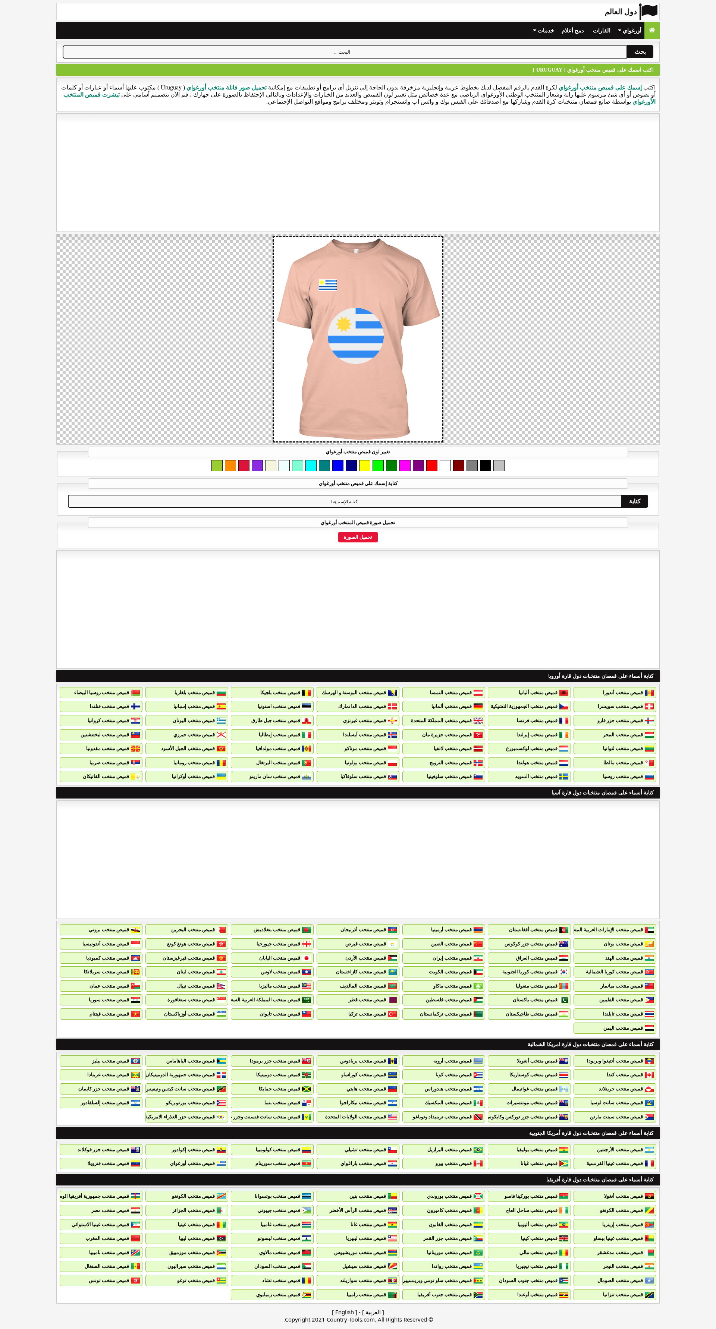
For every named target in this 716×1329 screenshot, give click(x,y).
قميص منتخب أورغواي (192, 1163)
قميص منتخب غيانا (539, 1163)
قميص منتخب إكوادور (193, 1149)
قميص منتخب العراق (537, 958)
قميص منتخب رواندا (452, 1266)
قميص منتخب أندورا (623, 692)
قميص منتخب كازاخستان (361, 971)
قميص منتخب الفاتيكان (106, 776)
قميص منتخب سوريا (109, 999)
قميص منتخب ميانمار (622, 986)
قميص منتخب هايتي (366, 1089)
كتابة (635, 501)
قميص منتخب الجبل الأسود (188, 748)
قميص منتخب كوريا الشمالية (614, 971)
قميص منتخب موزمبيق (192, 1252)
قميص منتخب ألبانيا (538, 692)
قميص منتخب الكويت (450, 971)
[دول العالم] (652, 30)
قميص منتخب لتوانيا (623, 748)
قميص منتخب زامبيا (366, 1294)
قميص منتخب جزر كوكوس (531, 944)
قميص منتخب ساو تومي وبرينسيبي (437, 1280)
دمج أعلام (573, 31)
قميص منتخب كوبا (454, 1074)
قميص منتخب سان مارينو (274, 776)
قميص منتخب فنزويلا (108, 1163)
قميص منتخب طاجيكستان (532, 1014)
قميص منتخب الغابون (450, 1224)
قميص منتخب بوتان (623, 944)
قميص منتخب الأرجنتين (620, 1149)
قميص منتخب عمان (109, 986)
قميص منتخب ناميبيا (109, 1252)
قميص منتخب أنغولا (623, 1196)
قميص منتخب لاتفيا (453, 748)
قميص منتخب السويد (536, 776)
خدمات (545, 31)
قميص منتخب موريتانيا (449, 1252)
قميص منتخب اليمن (623, 1028)
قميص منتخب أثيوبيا (538, 1224)
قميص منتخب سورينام (277, 1163)
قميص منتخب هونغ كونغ (191, 944)
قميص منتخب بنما (282, 1102)
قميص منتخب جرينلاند (621, 1089)
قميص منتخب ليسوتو (279, 1238)
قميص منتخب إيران (452, 958)
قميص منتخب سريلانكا (106, 971)
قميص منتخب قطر (367, 999)
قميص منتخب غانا (368, 1224)
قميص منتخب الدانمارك (362, 706)
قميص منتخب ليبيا (197, 1238)
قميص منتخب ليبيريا (366, 1238)
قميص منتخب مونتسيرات (532, 1102)
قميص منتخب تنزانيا (623, 1294)
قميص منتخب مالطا (623, 762)
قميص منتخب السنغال (107, 1266)
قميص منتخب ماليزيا (279, 986)
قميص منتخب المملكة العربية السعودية (261, 999)
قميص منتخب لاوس (280, 971)
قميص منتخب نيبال (196, 986)
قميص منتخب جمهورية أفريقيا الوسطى (89, 1196)
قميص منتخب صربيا (109, 762)
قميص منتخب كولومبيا (278, 1149)
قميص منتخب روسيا (623, 776)
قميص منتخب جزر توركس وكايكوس (522, 1116)
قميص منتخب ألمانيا (451, 706)
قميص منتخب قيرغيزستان (189, 958)
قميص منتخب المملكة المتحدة (441, 720)
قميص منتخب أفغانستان (533, 929)
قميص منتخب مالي (538, 1252)
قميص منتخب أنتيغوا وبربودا (615, 1061)
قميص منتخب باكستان (535, 999)
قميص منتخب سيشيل (364, 1266)
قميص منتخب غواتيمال (535, 1089)
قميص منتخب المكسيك (448, 1102)
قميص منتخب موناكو (365, 748)
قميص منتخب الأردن (365, 958)
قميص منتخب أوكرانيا (193, 776)
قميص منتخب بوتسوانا (277, 1196)
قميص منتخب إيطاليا (279, 734)
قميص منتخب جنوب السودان (528, 1280)
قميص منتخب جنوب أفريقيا (444, 1294)
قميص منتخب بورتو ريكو (190, 1102)
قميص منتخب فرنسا (537, 720)
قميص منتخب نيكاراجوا (363, 1102)
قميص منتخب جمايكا (279, 1089)
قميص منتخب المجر (623, 734)
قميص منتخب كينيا (539, 1238)
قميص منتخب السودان (277, 1266)
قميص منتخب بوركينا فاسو (531, 1196)
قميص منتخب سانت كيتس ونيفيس (180, 1089)
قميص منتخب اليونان (194, 720)
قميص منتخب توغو (196, 1280)
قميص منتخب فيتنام (109, 1014)
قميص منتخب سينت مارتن (616, 1116)
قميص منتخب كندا (625, 1074)
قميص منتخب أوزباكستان (189, 1014)
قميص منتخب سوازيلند (363, 1280)
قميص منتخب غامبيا (280, 1224)
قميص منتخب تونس (109, 1280)
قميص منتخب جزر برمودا (275, 1061)
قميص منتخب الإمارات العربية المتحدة (605, 929)
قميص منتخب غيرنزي (364, 720)
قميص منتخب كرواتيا (108, 720)
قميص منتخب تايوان (280, 1014)
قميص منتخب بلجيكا (280, 692)
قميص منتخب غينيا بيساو (618, 1238)
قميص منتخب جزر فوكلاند (103, 1149)
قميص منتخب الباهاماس (190, 1061)
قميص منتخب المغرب (107, 1238)
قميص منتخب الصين (451, 944)
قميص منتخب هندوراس (448, 1089)
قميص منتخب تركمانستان (446, 1014)
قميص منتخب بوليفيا (537, 1149)
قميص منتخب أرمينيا (451, 929)
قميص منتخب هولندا (537, 762)
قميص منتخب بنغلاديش (277, 929)
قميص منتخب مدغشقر (620, 1252)
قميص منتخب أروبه (452, 1061)
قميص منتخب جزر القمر (447, 1238)
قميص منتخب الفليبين (621, 999)
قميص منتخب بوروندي (449, 1196)
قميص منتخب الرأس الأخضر (358, 1210)
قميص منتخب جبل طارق (275, 720)
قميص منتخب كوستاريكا (533, 1074)
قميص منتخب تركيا (367, 1014)
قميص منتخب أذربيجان (363, 929)
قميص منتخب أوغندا (537, 1294)
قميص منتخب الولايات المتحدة (355, 1116)
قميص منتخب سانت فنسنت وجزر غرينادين (257, 1116)
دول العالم (621, 11)
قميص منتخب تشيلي (365, 1149)
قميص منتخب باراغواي (363, 1163)
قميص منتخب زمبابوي (278, 1294)
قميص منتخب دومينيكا (278, 1074)
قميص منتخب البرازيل (449, 1149)
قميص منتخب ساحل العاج (532, 1210)
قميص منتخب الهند (624, 958)
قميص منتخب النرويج (451, 762)
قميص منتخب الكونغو (193, 1196)
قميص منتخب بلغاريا (195, 692)
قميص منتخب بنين (367, 1196)
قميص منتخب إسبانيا (194, 706)
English (344, 1312)
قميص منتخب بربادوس (363, 1061)
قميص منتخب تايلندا (623, 1014)
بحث (640, 51)
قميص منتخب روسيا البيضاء (101, 692)
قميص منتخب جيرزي (194, 734)
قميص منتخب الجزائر (193, 1210)
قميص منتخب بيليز (110, 1061)
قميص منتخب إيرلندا (537, 734)
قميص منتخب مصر (110, 1210)
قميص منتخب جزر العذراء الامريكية (180, 1116)
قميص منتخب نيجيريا (537, 1266)
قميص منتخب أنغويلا (537, 1061)
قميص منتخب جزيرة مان (447, 734)
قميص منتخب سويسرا (620, 706)
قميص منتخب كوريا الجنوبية (530, 971)
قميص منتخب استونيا (279, 706)
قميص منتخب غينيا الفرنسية (615, 1163)
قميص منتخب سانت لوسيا (616, 1102)
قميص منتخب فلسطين (449, 999)
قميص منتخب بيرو (454, 1163)
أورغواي (631, 31)
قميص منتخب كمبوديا (107, 958)
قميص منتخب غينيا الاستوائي (100, 1224)
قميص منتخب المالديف (363, 986)
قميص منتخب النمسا (451, 692)
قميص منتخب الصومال (620, 1280)
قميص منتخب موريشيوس (360, 1252)
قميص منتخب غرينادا (108, 1074)
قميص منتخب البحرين (193, 929)
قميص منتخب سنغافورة (191, 999)
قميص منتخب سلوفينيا (449, 776)
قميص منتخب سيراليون (191, 1266)
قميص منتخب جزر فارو (620, 720)
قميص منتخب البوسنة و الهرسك (354, 692)
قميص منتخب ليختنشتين (105, 734)
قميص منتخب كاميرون (449, 1210)
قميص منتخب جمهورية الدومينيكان (180, 1074)
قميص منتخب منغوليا (537, 986)
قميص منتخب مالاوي (279, 1252)
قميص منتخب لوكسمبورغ (532, 748)
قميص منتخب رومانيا (194, 762)
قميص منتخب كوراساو (363, 1074)
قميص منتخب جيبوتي (279, 1210)
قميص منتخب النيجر (623, 1266)
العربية (373, 1312)
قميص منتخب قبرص (365, 944)
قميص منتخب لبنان (196, 971)
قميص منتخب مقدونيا (107, 748)
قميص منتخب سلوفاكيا (363, 776)
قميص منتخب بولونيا (365, 762)
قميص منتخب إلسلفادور (105, 1102)
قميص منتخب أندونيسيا (105, 944)
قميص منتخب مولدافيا (278, 748)
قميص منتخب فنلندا (109, 706)
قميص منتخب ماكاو (452, 986)
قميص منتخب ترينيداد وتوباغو (442, 1116)
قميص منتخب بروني (109, 929)
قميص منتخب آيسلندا (364, 734)
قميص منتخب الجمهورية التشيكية (524, 706)
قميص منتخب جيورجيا (278, 944)
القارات (601, 31)
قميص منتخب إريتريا (622, 1224)
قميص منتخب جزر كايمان (103, 1089)
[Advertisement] (358, 172)
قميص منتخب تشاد (281, 1280)
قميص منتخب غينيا (196, 1224)
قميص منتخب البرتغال (278, 762)
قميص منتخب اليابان (279, 958)
